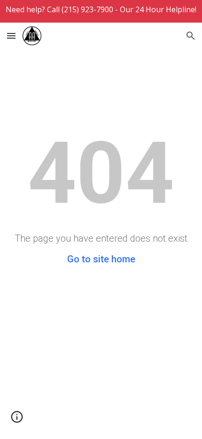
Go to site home (101, 259)
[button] (11, 36)
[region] (101, 11)
